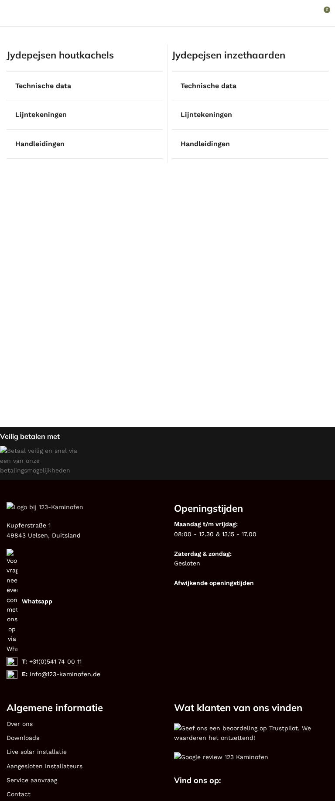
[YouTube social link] (274, 781)
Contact (19, 794)
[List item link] (84, 601)
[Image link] (251, 732)
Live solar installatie (37, 751)
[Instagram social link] (262, 781)
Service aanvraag (32, 780)
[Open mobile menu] (10, 13)
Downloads (23, 737)
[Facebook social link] (251, 781)
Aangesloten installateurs (44, 766)
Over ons (20, 723)
